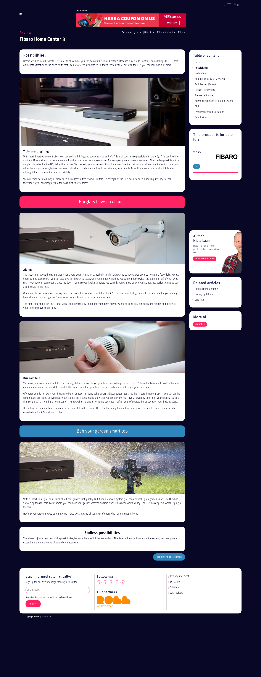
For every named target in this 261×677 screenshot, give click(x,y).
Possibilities (202, 68)
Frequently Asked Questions (209, 112)
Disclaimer (175, 582)
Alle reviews (176, 593)
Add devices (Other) (205, 84)
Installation (201, 73)
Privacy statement (179, 576)
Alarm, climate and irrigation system (214, 101)
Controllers (171, 32)
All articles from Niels (205, 259)
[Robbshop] (113, 601)
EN (234, 4)
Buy (196, 166)
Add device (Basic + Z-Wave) (210, 79)
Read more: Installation (169, 557)
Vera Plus (199, 300)
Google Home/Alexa (205, 90)
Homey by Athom (204, 294)
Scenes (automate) (204, 95)
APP (197, 106)
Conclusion (201, 117)
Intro (197, 62)
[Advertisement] (215, 205)
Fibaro (160, 32)
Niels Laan (149, 32)
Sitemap (174, 587)
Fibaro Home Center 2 (206, 289)
